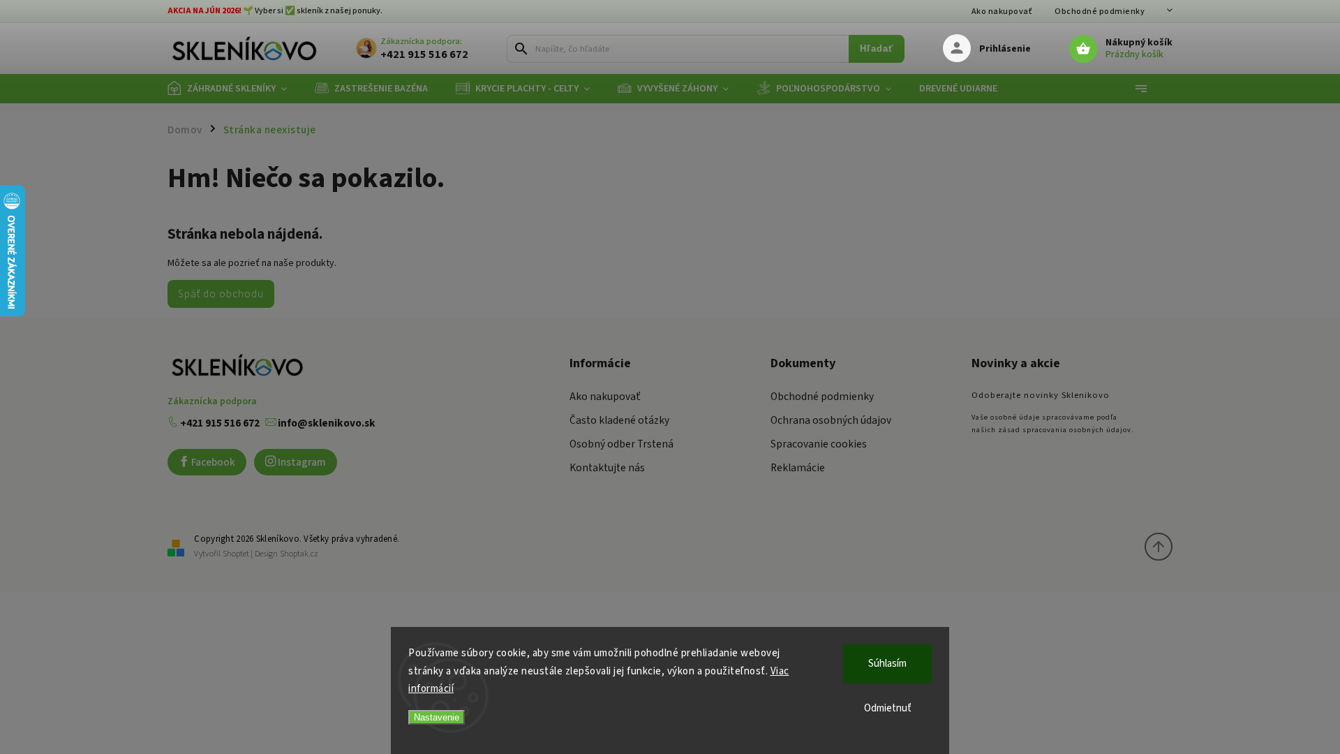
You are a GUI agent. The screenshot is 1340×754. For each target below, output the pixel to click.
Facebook (212, 462)
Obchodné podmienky (1100, 11)
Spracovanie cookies (818, 444)
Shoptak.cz (299, 554)
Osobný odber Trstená (621, 444)
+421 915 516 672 (219, 423)
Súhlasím (887, 663)
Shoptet (236, 554)
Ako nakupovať (1002, 11)
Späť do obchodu (221, 294)
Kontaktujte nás (607, 467)
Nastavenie (436, 717)
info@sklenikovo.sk (325, 423)
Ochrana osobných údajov (830, 420)
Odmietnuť (887, 708)
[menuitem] (234, 88)
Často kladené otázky (619, 420)
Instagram (301, 462)
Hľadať (876, 49)
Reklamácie (797, 467)
